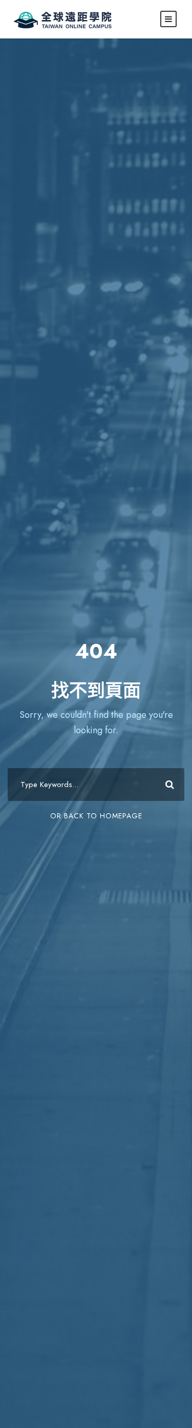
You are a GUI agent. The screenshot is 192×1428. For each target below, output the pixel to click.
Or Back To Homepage (96, 816)
